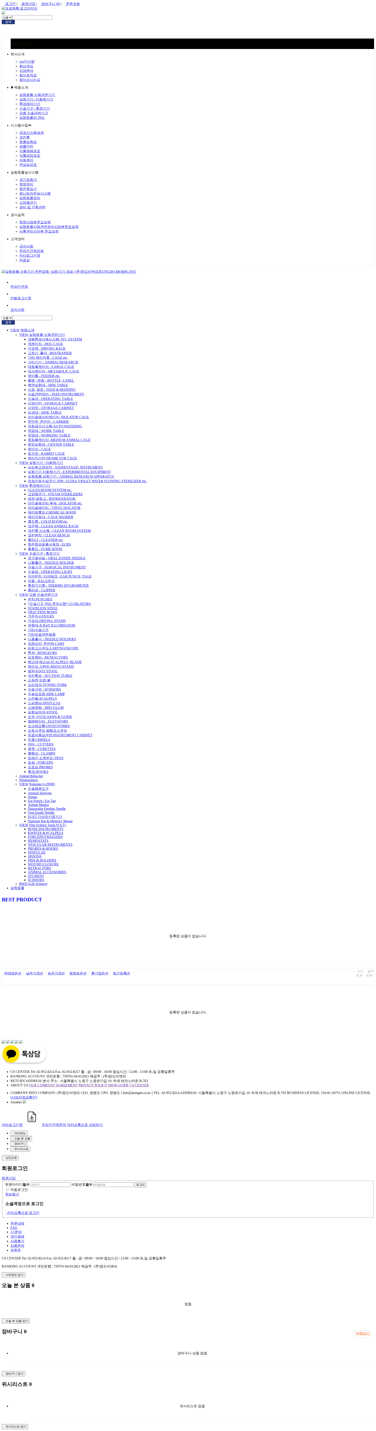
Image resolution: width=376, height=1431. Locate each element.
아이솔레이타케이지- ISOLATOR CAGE (58, 417)
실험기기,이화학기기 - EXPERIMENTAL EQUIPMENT (69, 472)
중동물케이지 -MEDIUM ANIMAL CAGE (59, 440)
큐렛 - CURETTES (42, 749)
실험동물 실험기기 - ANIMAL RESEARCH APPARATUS (71, 476)
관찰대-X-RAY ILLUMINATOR (51, 625)
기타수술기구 (38, 630)
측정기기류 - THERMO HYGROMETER (58, 585)
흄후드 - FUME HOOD (45, 549)
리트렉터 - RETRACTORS (48, 657)
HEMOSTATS (38, 841)
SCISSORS (36, 880)
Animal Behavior (31, 776)
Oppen (32, 797)
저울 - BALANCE (41, 581)
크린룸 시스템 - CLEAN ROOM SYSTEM (59, 531)
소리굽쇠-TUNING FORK (47, 685)
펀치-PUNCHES (40, 599)
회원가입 (28, 4)
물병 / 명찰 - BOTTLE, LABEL (51, 380)
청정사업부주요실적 (35, 222)
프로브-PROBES (40, 767)
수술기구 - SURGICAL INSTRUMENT (57, 567)
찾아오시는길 (29, 80)
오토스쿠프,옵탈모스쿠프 (47, 730)
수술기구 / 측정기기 (34, 108)
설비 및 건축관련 (32, 207)
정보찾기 (12, 1194)
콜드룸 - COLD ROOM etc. (48, 521)
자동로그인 (19, 1190)
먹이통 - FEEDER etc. (44, 376)
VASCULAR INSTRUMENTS (50, 844)
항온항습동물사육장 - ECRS (49, 544)
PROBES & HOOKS (43, 848)
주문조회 (72, 4)
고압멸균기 (28, 202)
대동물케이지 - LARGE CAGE (51, 367)
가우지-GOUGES (41, 616)
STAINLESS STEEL (43, 608)
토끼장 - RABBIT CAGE (46, 453)
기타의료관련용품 (42, 634)
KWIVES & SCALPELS (45, 833)
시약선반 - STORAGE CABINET (52, 403)
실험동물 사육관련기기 (37, 95)
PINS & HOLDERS (42, 860)
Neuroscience (28, 780)
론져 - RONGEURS (42, 653)
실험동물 (17, 888)
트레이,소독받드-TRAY (46, 758)
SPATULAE (36, 852)
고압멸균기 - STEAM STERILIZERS (55, 494)
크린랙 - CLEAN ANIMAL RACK (53, 526)
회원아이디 (17, 1184)
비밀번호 (82, 1184)
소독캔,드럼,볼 (39, 680)
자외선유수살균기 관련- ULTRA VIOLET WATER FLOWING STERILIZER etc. (87, 481)
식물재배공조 (29, 151)
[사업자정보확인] (23, 1097)
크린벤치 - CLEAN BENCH (49, 535)
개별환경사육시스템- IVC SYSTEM (55, 339)
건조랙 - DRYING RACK (47, 348)
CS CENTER (139, 1085)
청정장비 (26, 184)
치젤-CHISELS (39, 740)
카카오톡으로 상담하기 (85, 1125)
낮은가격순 (34, 973)
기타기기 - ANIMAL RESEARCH (53, 362)
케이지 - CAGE (39, 449)
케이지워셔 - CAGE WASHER (50, 517)
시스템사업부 (21, 125)
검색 (8, 22)
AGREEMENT (67, 1085)
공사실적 (18, 215)
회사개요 (26, 66)
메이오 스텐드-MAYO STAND (51, 666)
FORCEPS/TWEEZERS (45, 837)
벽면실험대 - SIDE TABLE (48, 385)
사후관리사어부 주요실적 (39, 231)
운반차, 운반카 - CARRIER (48, 421)
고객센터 (18, 239)
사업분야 (26, 70)
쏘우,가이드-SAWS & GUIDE (50, 717)
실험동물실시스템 (25, 172)
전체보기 (363, 1333)
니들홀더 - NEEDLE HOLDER (51, 563)
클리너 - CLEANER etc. (45, 540)
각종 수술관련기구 (33, 113)
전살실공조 (28, 165)
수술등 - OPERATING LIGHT (50, 572)
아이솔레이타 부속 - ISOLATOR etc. (55, 503)
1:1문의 (16, 1232)
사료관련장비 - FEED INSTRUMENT (56, 394)
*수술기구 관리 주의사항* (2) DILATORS (59, 604)
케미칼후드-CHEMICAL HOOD (52, 512)
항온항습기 (28, 189)
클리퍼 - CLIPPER (41, 590)
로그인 (10, 4)
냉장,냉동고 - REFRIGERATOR (52, 499)
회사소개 (18, 54)
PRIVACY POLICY (93, 1085)
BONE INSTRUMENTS (45, 829)
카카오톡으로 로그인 (22, 1213)
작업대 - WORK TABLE (46, 431)
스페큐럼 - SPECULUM (46, 708)
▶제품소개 (19, 87)
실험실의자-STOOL (43, 712)
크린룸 (24, 137)
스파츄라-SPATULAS (44, 703)
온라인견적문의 (54, 1125)
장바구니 (50, 4)
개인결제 (17, 1236)
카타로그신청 (12, 1125)
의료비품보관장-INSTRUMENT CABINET (60, 735)
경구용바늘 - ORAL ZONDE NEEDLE (57, 558)
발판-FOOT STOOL (43, 671)
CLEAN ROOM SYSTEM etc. (50, 490)
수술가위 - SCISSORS (44, 689)
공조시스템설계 (31, 133)
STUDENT (36, 876)
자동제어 (26, 160)
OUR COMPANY (42, 1085)
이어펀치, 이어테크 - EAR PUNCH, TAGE (60, 576)
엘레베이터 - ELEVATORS (48, 721)
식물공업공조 (29, 155)
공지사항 (26, 246)
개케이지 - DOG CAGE (45, 344)
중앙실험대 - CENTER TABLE (51, 444)
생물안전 (26, 146)
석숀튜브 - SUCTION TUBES (50, 676)
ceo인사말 (27, 61)
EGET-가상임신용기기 (45, 817)
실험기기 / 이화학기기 (36, 99)
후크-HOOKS (38, 772)
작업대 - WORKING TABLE (49, 435)
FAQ (13, 1228)
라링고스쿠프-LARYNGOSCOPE (53, 648)
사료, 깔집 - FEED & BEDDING (52, 389)
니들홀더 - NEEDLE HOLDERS (52, 639)
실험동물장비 (29, 198)
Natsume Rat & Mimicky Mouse (50, 821)
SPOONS (35, 856)
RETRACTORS (39, 868)
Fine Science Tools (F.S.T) (47, 825)
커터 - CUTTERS (41, 744)
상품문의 (17, 1245)
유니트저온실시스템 (35, 193)
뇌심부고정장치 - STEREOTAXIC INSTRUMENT (65, 467)
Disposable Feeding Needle (47, 809)
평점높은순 (78, 973)
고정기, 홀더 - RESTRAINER (50, 353)
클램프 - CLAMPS (41, 753)
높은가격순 (56, 973)
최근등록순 (121, 973)
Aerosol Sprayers (40, 793)
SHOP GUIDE (118, 1085)
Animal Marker (38, 805)
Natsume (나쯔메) (42, 784)
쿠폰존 (15, 1250)
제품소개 (27, 330)
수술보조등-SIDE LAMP (46, 694)
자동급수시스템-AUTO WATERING (55, 426)
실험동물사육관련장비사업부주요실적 (49, 227)
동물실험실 (28, 142)
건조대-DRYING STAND (47, 621)
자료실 (24, 260)
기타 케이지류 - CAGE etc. (48, 357)
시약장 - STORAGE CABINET (51, 408)
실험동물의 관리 (32, 118)
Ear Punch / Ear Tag (42, 801)
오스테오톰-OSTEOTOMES (49, 726)
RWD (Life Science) (33, 884)
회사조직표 (28, 75)
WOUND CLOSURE (43, 864)
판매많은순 (13, 973)
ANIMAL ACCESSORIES (47, 872)
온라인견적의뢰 (31, 251)
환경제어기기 (29, 104)
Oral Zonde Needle (41, 812)
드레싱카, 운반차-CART (46, 644)
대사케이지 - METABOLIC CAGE (53, 371)
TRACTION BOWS (42, 612)
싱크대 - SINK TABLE (45, 412)
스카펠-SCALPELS (42, 698)
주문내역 (17, 1223)
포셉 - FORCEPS (40, 762)
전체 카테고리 (21, 44)
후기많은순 (100, 973)
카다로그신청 (29, 255)
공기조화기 (28, 180)
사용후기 (17, 1241)
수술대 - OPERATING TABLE (50, 399)
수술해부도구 (38, 789)
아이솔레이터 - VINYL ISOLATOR (54, 508)
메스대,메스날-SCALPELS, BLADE (55, 662)
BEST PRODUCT (22, 899)
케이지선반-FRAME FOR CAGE (52, 458)
